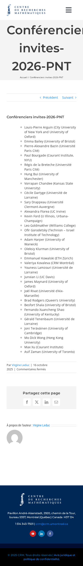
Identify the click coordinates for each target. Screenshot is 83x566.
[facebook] (50, 533)
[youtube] (33, 533)
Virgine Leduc (20, 365)
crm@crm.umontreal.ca (52, 523)
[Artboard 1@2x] (41, 493)
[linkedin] (41, 533)
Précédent (50, 97)
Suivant (67, 97)
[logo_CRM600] (26, 5)
